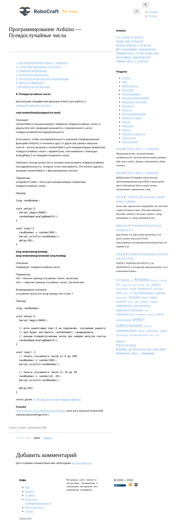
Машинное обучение (134, 101)
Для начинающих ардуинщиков (136, 49)
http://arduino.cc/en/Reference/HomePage (41, 410)
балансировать (121, 297)
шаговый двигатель (139, 335)
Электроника (130, 141)
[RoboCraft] (136, 485)
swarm (126, 293)
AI (132, 280)
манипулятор (142, 305)
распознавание (124, 320)
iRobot (135, 285)
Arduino (13, 427)
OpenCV (156, 284)
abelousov (122, 225)
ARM (124, 82)
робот (139, 319)
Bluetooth (154, 280)
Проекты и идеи (131, 117)
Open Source (122, 288)
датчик (130, 302)
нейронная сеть (125, 314)
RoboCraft (46, 11)
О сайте (29, 495)
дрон (137, 301)
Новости (127, 110)
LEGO (148, 285)
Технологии (129, 137)
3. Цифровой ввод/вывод (31, 70)
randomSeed (34, 427)
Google (124, 285)
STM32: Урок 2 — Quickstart (142, 148)
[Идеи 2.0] (130, 485)
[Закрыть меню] (145, 4)
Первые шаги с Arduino (132, 61)
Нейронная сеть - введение (135, 353)
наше (146, 310)
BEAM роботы (130, 86)
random (22, 427)
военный (121, 301)
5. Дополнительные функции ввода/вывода (42, 78)
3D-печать (123, 280)
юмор (157, 335)
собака (141, 330)
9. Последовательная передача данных (57, 399)
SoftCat (120, 253)
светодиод (147, 326)
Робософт (128, 125)
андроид (160, 292)
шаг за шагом (122, 335)
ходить (163, 330)
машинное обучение (129, 310)
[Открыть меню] (136, 11)
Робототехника (126, 345)
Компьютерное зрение (135, 97)
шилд (151, 335)
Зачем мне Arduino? (130, 41)
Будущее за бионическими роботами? (141, 349)
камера (153, 301)
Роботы (126, 129)
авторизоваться (81, 463)
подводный (140, 314)
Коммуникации (131, 94)
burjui (119, 148)
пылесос (151, 314)
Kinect (141, 285)
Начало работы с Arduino (133, 45)
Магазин (70, 11)
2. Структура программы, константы (38, 66)
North (119, 196)
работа (160, 314)
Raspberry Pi (145, 288)
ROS (119, 292)
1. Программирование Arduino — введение (42, 62)
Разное (126, 121)
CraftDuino (163, 280)
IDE (129, 285)
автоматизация (144, 292)
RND (44, 427)
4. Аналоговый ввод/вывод (32, 74)
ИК (131, 293)
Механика (128, 106)
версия (145, 297)
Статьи (29, 511)
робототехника (129, 325)
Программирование (134, 114)
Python (133, 288)
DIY (118, 284)
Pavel (119, 172)
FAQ (27, 487)
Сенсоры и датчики (133, 134)
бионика (134, 297)
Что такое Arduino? (130, 37)
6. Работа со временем (30, 82)
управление (152, 330)
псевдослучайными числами (33, 105)
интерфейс (144, 302)
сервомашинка (126, 330)
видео (153, 297)
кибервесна (124, 305)
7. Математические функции (33, 86)
